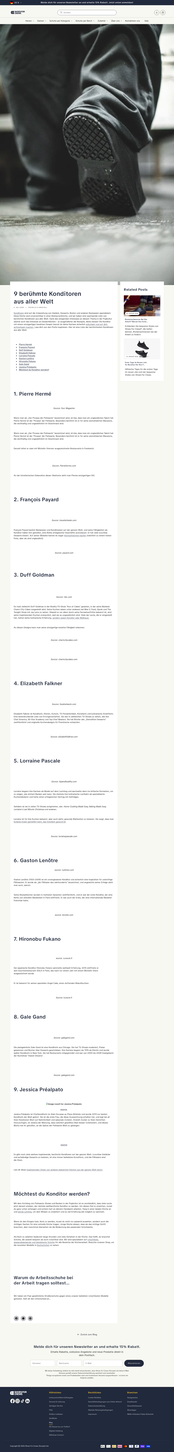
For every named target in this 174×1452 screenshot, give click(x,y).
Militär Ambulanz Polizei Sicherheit (140, 1414)
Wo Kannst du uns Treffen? (59, 1427)
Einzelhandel (132, 1402)
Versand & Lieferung (57, 1402)
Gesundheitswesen (134, 1406)
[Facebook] (16, 1318)
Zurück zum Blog (88, 1334)
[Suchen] (61, 12)
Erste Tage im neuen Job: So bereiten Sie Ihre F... (136, 363)
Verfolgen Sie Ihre (56, 1406)
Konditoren (19, 313)
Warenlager (131, 1410)
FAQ (50, 1410)
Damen (40, 21)
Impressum (92, 1414)
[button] (29, 21)
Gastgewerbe (132, 1398)
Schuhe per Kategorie (59, 21)
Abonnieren (134, 1363)
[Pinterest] (30, 1318)
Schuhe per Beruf (84, 21)
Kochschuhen (43, 1245)
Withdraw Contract (56, 1435)
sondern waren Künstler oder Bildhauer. (70, 618)
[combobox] (87, 12)
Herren (28, 21)
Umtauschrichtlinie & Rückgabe (61, 1398)
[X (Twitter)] (23, 1318)
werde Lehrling (25, 1211)
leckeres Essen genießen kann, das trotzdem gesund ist (40, 821)
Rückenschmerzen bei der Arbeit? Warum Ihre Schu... (136, 320)
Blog (51, 1422)
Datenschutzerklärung (96, 1406)
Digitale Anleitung (56, 1431)
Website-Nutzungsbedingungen (100, 1410)
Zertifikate (53, 1418)
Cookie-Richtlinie (94, 1398)
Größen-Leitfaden (56, 1414)
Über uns (115, 21)
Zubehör (102, 21)
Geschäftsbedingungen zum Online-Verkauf (105, 1402)
